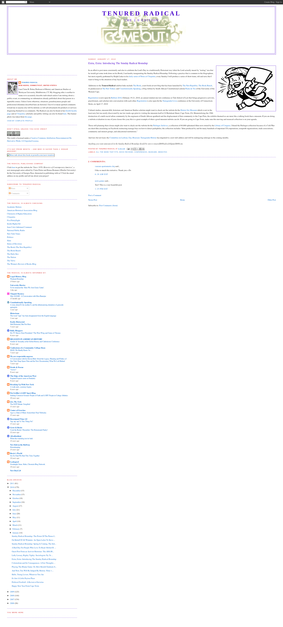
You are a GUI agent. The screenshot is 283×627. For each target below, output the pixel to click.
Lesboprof (14, 461)
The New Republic (190, 85)
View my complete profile (20, 121)
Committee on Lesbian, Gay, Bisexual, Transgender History (133, 137)
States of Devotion (14, 243)
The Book (137, 85)
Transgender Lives (170, 100)
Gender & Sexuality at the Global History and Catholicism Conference (34, 341)
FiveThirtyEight (13, 220)
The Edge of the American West (23, 375)
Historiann (14, 313)
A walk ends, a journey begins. (21, 387)
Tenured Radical (141, 13)
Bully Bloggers (16, 330)
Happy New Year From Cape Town (25, 586)
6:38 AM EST (101, 174)
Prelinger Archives (160, 125)
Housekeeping (15, 447)
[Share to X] (137, 149)
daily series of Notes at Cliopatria (142, 76)
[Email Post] (128, 149)
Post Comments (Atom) (108, 205)
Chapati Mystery (17, 293)
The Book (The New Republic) (19, 247)
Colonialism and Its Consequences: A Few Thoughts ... (33, 563)
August (16, 506)
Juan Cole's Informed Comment (19, 227)
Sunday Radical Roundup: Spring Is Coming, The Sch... (34, 543)
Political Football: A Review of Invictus (28, 582)
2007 (12, 599)
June (15, 513)
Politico (10, 237)
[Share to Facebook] (140, 149)
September (17, 502)
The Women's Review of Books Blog (21, 264)
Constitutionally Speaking (130, 88)
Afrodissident (15, 436)
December (17, 490)
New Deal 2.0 (15, 470)
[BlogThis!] (134, 149)
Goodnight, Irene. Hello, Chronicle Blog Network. (27, 464)
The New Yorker (108, 88)
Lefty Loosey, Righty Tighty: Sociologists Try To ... (32, 555)
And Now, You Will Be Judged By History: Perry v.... (33, 570)
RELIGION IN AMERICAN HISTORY (26, 339)
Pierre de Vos (190, 88)
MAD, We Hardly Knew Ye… (21, 350)
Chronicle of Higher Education (19, 213)
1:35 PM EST (101, 188)
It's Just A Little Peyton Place (23, 578)
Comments (15, 193)
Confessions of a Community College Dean (27, 347)
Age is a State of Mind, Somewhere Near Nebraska (28, 412)
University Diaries (17, 285)
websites (162, 152)
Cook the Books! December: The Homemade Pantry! (29, 430)
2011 (12, 483)
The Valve (11, 260)
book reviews (126, 152)
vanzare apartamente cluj (105, 166)
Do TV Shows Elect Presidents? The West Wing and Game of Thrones (35, 333)
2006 (12, 603)
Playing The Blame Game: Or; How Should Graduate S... (34, 566)
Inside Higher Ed (13, 223)
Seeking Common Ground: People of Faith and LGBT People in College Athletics (39, 395)
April (15, 521)
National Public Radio (16, 230)
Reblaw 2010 (116, 97)
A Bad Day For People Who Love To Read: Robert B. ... (34, 547)
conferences (140, 152)
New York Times (13, 233)
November (17, 494)
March (15, 525)
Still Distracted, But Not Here (20, 324)
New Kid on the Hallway (20, 444)
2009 (12, 591)
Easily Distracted (17, 321)
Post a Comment (94, 195)
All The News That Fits (107, 152)
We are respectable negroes (21, 356)
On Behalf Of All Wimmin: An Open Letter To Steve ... (33, 540)
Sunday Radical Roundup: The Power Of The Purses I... (34, 536)
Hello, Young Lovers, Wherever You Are (28, 574)
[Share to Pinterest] (143, 149)
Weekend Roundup (17, 279)
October (16, 498)
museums (152, 152)
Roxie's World (16, 453)
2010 (12, 487)
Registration (93, 97)
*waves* (13, 369)
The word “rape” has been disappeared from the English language (33, 315)
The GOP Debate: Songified (20, 404)
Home (182, 199)
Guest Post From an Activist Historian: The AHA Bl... (33, 551)
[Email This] (132, 149)
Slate (9, 240)
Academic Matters (14, 207)
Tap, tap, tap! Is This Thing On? (21, 421)
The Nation (11, 257)
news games (99, 180)
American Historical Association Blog (22, 210)
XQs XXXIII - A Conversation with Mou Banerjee (28, 296)
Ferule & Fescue (16, 367)
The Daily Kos (13, 254)
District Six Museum (189, 110)
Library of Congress (223, 125)
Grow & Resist (16, 427)
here (64, 113)
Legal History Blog (18, 276)
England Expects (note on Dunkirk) (22, 378)
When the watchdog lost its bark (21, 438)
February (16, 529)
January (16, 532)
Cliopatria (21, 113)
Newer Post (92, 199)
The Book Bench (205, 85)
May (15, 517)
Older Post (272, 199)
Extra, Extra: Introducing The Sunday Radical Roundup (34, 559)
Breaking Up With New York (22, 384)
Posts (13, 188)
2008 (12, 595)
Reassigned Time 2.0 (18, 418)
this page (28, 116)
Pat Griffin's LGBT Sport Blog (23, 393)
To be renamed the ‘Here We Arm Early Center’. (27, 287)
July (14, 509)
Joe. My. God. (16, 401)
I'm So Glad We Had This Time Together (25, 455)
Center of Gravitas (17, 410)
